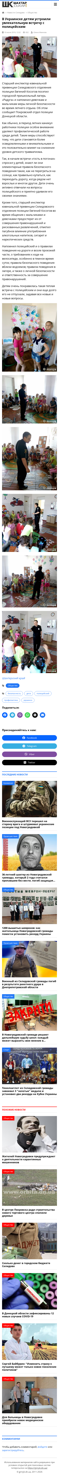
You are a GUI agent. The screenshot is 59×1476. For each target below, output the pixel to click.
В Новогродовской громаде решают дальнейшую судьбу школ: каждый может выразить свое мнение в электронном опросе (25, 1037)
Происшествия (10, 836)
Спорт (6, 1049)
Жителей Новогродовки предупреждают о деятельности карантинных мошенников (28, 1159)
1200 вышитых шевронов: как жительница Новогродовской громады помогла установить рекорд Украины (27, 930)
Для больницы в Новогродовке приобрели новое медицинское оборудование (22, 1420)
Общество (12, 685)
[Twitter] (35, 715)
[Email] (42, 715)
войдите (42, 1446)
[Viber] (20, 715)
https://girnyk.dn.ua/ (37, 1468)
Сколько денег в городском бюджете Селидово (26, 1265)
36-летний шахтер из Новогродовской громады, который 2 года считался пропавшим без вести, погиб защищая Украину (27, 877)
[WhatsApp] (27, 715)
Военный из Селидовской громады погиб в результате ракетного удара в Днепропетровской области (29, 984)
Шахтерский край (13, 678)
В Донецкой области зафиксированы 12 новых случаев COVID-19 (28, 1315)
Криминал (8, 783)
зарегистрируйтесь (13, 1450)
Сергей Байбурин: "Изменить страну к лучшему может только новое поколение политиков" (29, 1366)
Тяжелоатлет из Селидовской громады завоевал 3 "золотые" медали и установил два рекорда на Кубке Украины (29, 1090)
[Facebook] (5, 715)
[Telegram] (12, 715)
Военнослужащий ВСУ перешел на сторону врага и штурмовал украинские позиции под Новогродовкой (28, 824)
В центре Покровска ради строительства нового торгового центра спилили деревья (28, 1212)
